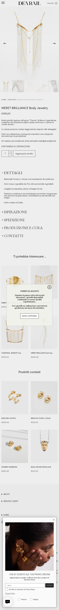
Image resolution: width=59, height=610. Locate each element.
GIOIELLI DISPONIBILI (29, 316)
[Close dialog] (49, 287)
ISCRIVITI (49, 585)
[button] (7, 602)
